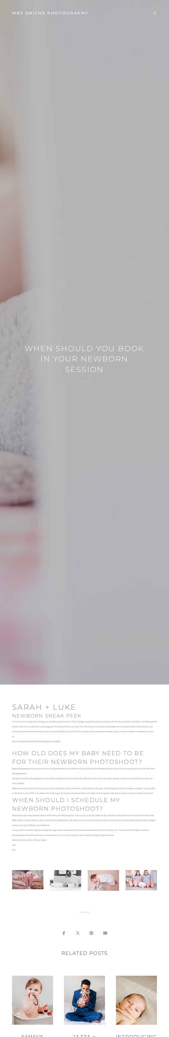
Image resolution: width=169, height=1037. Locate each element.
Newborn (89, 381)
